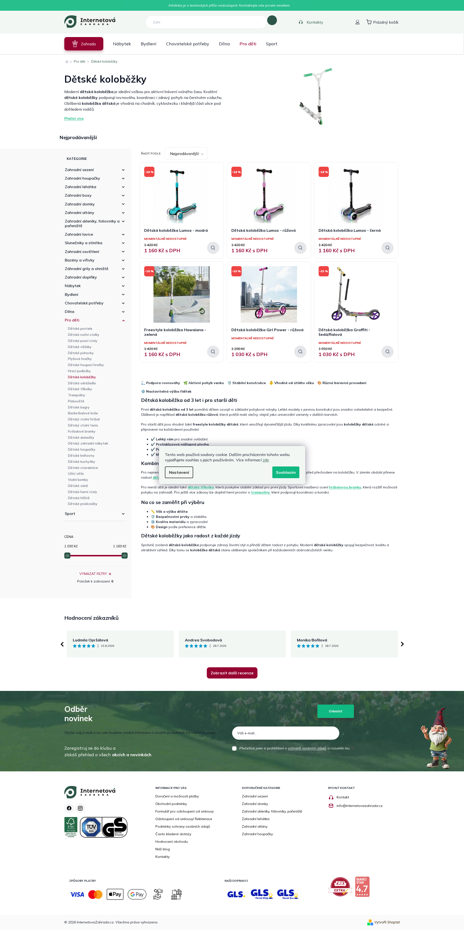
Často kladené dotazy (173, 834)
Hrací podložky (79, 371)
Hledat (272, 20)
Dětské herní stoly (82, 492)
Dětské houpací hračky (86, 365)
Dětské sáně (78, 486)
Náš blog (162, 849)
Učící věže (76, 473)
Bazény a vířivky (80, 260)
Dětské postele (80, 328)
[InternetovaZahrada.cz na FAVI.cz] (341, 888)
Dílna (69, 311)
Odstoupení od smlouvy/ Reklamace (183, 819)
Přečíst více (74, 118)
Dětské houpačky (81, 449)
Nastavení (179, 472)
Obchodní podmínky (171, 804)
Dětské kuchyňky (81, 461)
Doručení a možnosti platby (177, 796)
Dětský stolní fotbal (84, 419)
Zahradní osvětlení (82, 251)
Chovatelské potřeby (84, 302)
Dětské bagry (79, 407)
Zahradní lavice (79, 234)
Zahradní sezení (79, 169)
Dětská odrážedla (82, 383)
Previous (62, 644)
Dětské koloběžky (82, 377)
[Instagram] (80, 808)
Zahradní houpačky (82, 178)
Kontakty (315, 22)
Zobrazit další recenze (232, 672)
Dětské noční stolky (83, 334)
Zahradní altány (79, 212)
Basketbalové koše (83, 413)
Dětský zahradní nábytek (88, 443)
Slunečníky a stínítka (83, 242)
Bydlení (71, 294)
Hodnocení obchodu (171, 841)
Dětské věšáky (80, 347)
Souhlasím (286, 472)
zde (266, 459)
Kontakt (343, 797)
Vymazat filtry (93, 574)
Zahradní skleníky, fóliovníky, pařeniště (272, 811)
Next (402, 644)
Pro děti (72, 320)
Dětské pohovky (81, 353)
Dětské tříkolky (80, 389)
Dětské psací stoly (82, 341)
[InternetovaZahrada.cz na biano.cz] (363, 888)
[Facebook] (69, 808)
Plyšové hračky (80, 359)
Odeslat (335, 711)
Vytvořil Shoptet (387, 922)
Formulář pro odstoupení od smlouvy (184, 811)
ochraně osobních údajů (307, 748)
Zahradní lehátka (80, 186)
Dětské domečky (81, 437)
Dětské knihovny (81, 455)
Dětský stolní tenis (83, 425)
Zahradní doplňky (81, 277)
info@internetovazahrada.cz (360, 806)
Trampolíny (76, 395)
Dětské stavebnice (83, 467)
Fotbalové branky (81, 431)
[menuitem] (83, 43)
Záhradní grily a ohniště (86, 268)
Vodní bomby (78, 479)
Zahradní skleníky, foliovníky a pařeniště (92, 223)
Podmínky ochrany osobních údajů (182, 826)
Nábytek (73, 285)
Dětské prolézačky (82, 504)
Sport (70, 513)
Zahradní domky (80, 204)
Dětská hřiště (79, 498)
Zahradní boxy (78, 195)
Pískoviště (76, 401)
